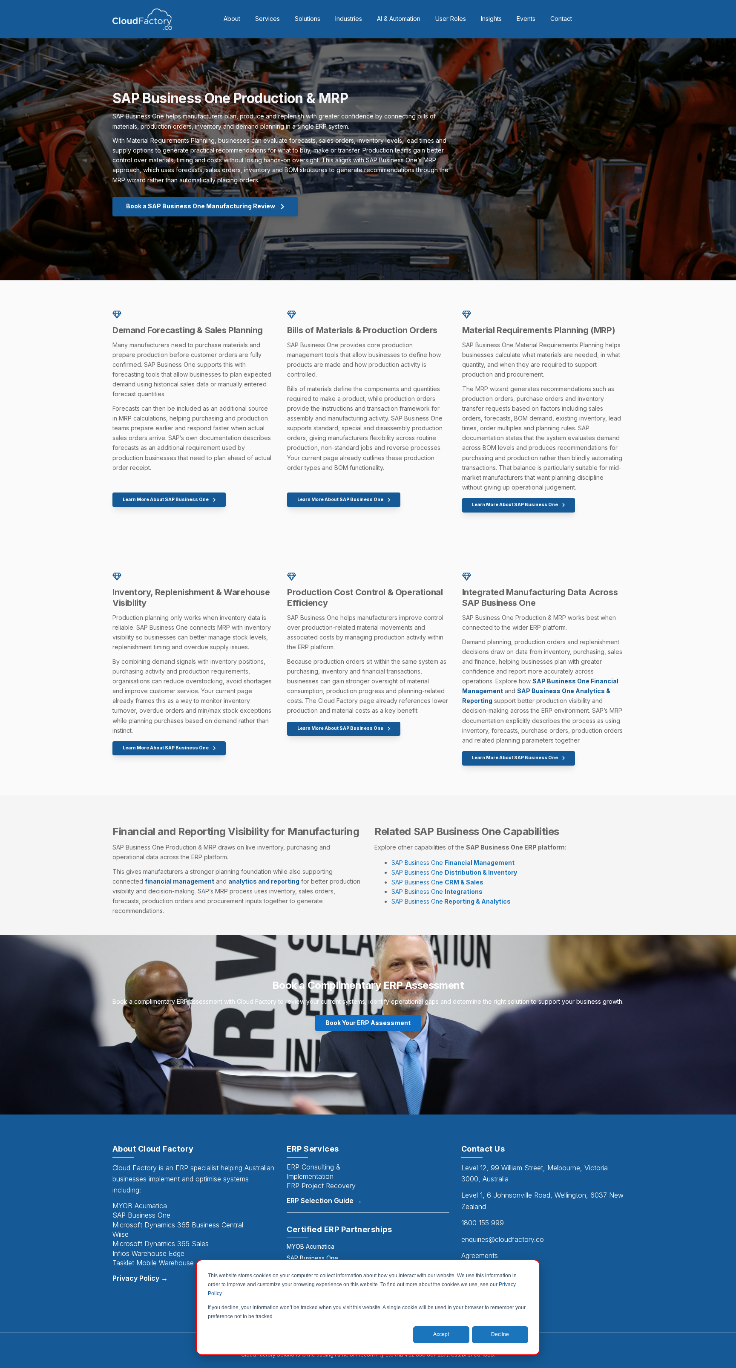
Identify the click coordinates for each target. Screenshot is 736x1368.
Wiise (120, 1234)
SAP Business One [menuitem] (312, 1257)
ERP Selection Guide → (324, 1200)
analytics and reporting (263, 881)
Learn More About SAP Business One (166, 499)
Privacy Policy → (140, 1278)
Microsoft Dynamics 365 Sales (160, 1243)
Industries (348, 18)
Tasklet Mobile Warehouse (153, 1263)
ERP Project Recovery (321, 1185)
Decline (500, 1334)
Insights (491, 18)
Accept (441, 1334)
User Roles (450, 18)
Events (526, 18)
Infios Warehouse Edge (148, 1253)
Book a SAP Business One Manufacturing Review (201, 206)
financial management (179, 881)
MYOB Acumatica (139, 1205)
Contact (561, 18)
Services (267, 18)
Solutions (307, 18)
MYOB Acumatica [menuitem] (310, 1246)
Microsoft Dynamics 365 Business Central (177, 1225)
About (232, 18)
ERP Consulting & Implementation (313, 1172)
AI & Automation (398, 18)
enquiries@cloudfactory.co (502, 1239)
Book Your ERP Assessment (368, 1022)
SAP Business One (453, 862)
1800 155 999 (482, 1222)
